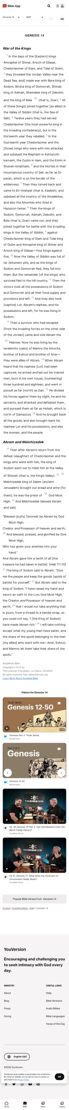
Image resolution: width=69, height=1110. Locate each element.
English (6, 908)
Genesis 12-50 (19, 781)
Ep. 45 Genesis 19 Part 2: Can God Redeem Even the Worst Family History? (37, 829)
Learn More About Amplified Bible (20, 678)
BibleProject (14, 739)
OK (59, 1076)
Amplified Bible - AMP (23, 908)
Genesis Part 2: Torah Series (27, 735)
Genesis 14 (8, 17)
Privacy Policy (23, 1079)
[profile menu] (60, 6)
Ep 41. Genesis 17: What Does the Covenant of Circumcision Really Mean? (33, 877)
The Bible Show (16, 833)
